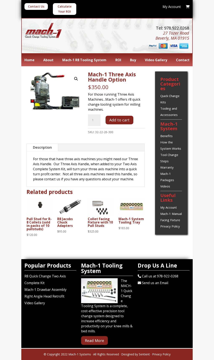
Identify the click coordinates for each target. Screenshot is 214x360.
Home (29, 60)
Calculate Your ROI (64, 8)
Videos (165, 186)
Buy (133, 60)
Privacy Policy (170, 226)
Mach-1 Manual (171, 214)
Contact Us (36, 6)
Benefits (166, 136)
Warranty (167, 167)
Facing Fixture (170, 220)
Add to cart (119, 119)
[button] (76, 79)
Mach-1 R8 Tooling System (84, 60)
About (48, 60)
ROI (118, 60)
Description (42, 147)
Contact (183, 60)
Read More (94, 340)
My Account (168, 207)
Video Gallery (156, 60)
